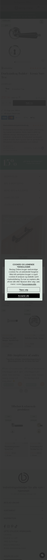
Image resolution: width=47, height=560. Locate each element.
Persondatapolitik (29, 284)
